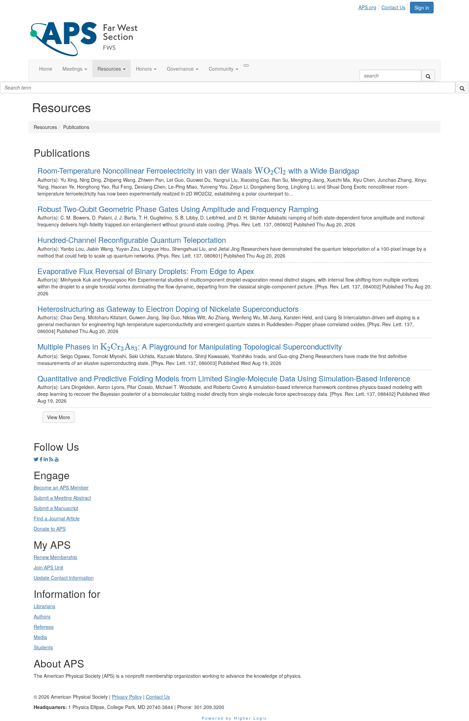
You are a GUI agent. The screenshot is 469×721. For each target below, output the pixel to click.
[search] (428, 75)
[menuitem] (369, 6)
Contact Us (393, 7)
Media (40, 637)
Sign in (421, 7)
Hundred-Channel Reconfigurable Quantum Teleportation (131, 239)
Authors (42, 616)
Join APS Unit (48, 567)
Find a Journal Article (57, 518)
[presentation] (270, 171)
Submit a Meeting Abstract (62, 497)
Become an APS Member (61, 487)
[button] (74, 68)
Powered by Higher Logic (234, 718)
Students (43, 647)
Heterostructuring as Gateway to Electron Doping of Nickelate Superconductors (168, 308)
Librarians (44, 606)
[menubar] (384, 6)
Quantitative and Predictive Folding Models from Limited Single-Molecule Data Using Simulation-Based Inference (223, 378)
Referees (44, 626)
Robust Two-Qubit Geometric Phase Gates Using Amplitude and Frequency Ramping (177, 208)
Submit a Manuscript (56, 508)
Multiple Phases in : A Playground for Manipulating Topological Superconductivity (189, 346)
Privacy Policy (127, 696)
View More (58, 417)
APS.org (367, 7)
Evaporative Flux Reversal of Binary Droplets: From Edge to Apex (145, 270)
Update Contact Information (64, 577)
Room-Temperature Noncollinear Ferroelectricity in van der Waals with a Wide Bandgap (198, 170)
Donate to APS (50, 528)
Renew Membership (55, 557)
